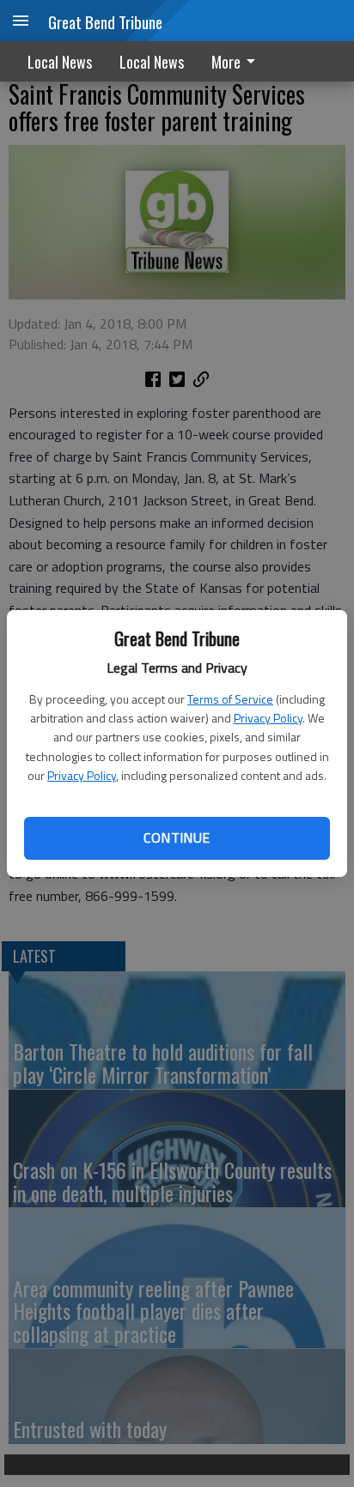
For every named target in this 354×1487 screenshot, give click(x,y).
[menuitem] (238, 61)
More (226, 62)
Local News (59, 62)
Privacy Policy (268, 718)
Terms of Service (230, 699)
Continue (176, 837)
